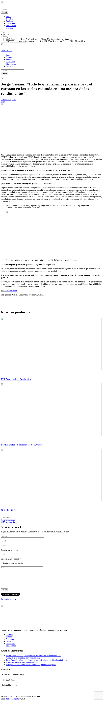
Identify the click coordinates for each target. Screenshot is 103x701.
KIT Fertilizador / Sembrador (16, 379)
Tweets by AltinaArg (9, 599)
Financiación (11, 26)
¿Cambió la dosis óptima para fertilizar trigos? (24, 658)
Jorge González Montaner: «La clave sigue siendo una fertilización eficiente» (36, 660)
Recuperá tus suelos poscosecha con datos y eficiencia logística (31, 665)
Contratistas (10, 643)
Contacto (9, 28)
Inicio (8, 17)
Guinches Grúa (8, 510)
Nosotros (9, 19)
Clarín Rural (12, 290)
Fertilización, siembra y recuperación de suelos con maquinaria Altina (33, 656)
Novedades (10, 23)
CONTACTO (6, 51)
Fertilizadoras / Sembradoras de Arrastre (21, 444)
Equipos (9, 21)
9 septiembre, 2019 (8, 99)
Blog (3, 102)
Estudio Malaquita (11, 699)
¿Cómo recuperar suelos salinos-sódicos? (22, 662)
